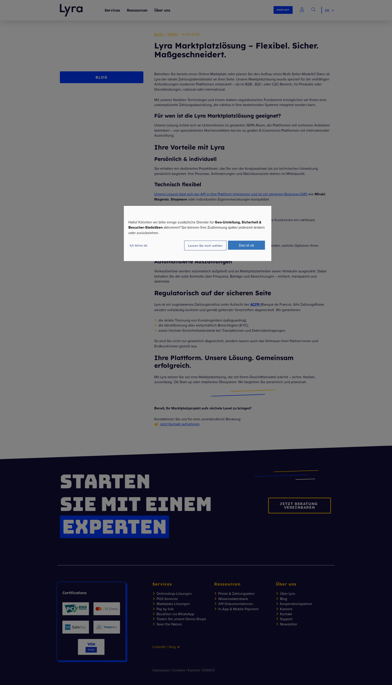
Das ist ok (246, 245)
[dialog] (197, 233)
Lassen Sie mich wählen (205, 245)
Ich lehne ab (138, 245)
